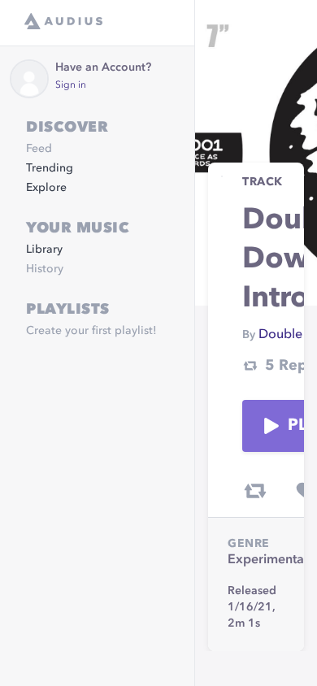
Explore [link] (46, 187)
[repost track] (255, 491)
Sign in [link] (70, 85)
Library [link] (44, 249)
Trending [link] (49, 168)
